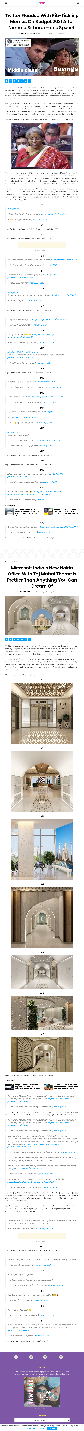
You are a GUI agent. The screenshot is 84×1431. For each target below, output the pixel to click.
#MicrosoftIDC (52, 1144)
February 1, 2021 (40, 219)
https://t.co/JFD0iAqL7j (17, 1182)
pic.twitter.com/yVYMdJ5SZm (49, 440)
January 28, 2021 (61, 1106)
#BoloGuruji (48, 334)
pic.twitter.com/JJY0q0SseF (19, 476)
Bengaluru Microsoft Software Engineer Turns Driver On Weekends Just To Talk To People (27, 1087)
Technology (14, 561)
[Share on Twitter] (10, 81)
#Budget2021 (13, 209)
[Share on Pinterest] (22, 81)
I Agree (52, 1428)
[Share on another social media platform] (29, 81)
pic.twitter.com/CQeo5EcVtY (20, 1101)
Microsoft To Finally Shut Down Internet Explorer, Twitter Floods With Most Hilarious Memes (66, 1087)
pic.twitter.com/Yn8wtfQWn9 (63, 295)
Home (7, 9)
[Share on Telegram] (18, 81)
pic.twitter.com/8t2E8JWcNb (19, 277)
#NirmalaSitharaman (28, 352)
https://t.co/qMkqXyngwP (18, 1330)
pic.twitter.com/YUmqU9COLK (64, 260)
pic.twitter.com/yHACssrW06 (20, 337)
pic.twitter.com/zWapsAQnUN (41, 1182)
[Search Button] (78, 3)
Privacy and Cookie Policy (36, 1428)
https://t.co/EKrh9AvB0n (34, 1144)
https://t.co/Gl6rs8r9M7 (58, 1098)
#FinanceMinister (53, 491)
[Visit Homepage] (42, 3)
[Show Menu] (6, 3)
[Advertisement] (42, 245)
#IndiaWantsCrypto (16, 494)
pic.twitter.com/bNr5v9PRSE (38, 494)
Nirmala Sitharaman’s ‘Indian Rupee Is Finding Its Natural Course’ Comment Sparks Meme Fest (66, 512)
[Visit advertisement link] (42, 1392)
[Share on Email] (25, 81)
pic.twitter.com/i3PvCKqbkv (52, 397)
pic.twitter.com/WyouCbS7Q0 (28, 1168)
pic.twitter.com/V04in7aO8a (19, 357)
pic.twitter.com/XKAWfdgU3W (64, 527)
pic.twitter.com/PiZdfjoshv (18, 1147)
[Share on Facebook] (6, 81)
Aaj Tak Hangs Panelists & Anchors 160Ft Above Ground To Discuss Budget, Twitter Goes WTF (27, 512)
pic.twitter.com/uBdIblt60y (54, 319)
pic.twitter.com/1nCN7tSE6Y (47, 382)
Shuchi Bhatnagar (28, 33)
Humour (12, 9)
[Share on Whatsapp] (14, 81)
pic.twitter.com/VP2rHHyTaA (53, 214)
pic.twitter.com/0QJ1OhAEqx (23, 417)
